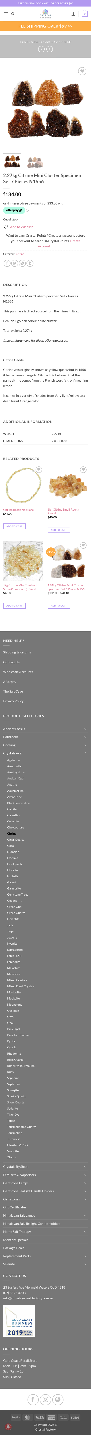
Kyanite (12, 943)
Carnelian (13, 815)
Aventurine (14, 797)
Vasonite (13, 1151)
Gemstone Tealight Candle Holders (28, 1191)
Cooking (9, 745)
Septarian (13, 1084)
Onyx (10, 1016)
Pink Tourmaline (18, 1035)
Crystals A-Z (49, 42)
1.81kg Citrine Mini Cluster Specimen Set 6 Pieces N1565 (67, 587)
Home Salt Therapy (17, 1231)
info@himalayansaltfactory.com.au (28, 1298)
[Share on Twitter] (14, 263)
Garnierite (14, 888)
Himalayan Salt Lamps (19, 1215)
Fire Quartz (14, 864)
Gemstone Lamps (16, 1183)
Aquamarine (15, 791)
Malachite (13, 968)
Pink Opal (13, 1029)
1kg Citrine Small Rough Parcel (63, 511)
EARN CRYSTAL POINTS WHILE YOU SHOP (45, 3)
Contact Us (11, 662)
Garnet (11, 882)
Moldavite (14, 992)
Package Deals (13, 1248)
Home (24, 42)
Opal (10, 1023)
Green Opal (14, 906)
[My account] (73, 14)
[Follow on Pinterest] (57, 1399)
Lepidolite (13, 962)
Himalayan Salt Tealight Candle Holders (31, 1223)
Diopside (13, 852)
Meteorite (13, 974)
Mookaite (13, 998)
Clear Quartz (15, 839)
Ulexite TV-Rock (17, 1145)
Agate (11, 760)
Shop (34, 42)
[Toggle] (85, 728)
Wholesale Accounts (18, 672)
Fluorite (12, 870)
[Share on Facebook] (7, 263)
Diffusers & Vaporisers (19, 1175)
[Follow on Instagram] (45, 1399)
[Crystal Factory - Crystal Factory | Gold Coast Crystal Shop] (45, 13)
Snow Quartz (15, 1102)
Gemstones (11, 1199)
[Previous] (10, 108)
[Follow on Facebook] (33, 1399)
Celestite (13, 821)
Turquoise (13, 1139)
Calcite (12, 809)
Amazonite (14, 766)
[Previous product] (49, 49)
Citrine (66, 42)
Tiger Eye (13, 1114)
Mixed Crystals (17, 980)
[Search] (12, 14)
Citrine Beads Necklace (18, 509)
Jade (10, 925)
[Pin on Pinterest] (22, 263)
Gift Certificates (14, 1207)
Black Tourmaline (18, 803)
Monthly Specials (15, 1240)
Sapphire (13, 1078)
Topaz (11, 1120)
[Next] (81, 108)
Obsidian (13, 1010)
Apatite (12, 784)
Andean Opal (15, 778)
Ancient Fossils (14, 729)
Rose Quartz (15, 1059)
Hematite (13, 919)
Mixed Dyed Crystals (20, 986)
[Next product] (41, 49)
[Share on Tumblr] (29, 263)
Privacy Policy (13, 701)
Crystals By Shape (16, 1166)
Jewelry (12, 937)
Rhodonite (14, 1053)
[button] (5, 14)
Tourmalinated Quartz (21, 1126)
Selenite (9, 1264)
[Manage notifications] (8, 1426)
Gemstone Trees (17, 894)
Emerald (12, 858)
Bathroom (10, 737)
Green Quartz (16, 913)
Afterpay (9, 682)
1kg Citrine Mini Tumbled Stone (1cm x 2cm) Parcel (20, 587)
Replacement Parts (17, 1256)
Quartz (11, 1047)
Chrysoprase (15, 827)
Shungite (13, 1090)
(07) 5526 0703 (14, 1293)
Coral (11, 845)
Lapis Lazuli (14, 955)
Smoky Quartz (16, 1096)
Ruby (10, 1072)
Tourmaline (14, 1133)
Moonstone (14, 1004)
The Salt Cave (13, 691)
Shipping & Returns (17, 652)
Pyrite (11, 1041)
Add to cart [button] (14, 526)
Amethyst (13, 772)
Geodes (12, 900)
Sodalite (12, 1108)
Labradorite (15, 949)
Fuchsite (12, 876)
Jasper (11, 931)
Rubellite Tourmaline (20, 1065)
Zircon (11, 1157)
